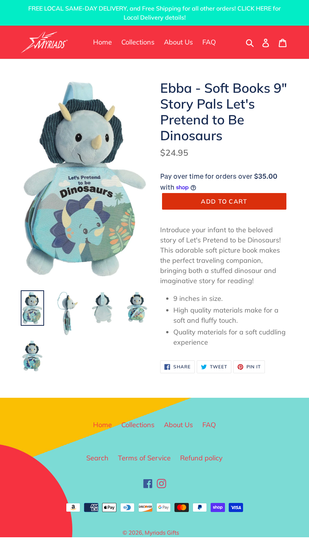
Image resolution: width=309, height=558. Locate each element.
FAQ (209, 424)
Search (97, 458)
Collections (137, 424)
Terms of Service (144, 458)
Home (102, 424)
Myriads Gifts (162, 532)
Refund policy (201, 458)
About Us (178, 424)
